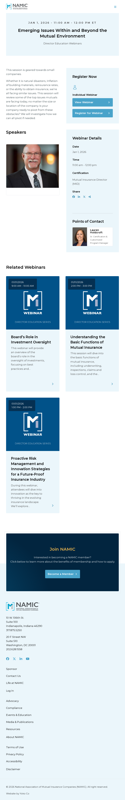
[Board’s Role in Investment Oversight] (53, 384)
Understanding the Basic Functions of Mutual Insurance (87, 342)
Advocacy (12, 700)
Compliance (14, 707)
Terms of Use (15, 747)
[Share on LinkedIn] (79, 197)
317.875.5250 (14, 630)
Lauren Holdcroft (96, 231)
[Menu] (115, 7)
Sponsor (11, 668)
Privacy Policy (15, 754)
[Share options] (90, 197)
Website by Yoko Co (17, 793)
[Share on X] (84, 197)
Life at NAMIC (15, 682)
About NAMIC (15, 737)
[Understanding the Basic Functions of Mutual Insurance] (112, 384)
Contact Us (13, 675)
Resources (13, 729)
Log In (10, 690)
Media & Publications (20, 721)
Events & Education (19, 714)
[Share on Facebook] (73, 197)
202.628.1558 (14, 649)
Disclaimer (13, 769)
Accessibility (14, 761)
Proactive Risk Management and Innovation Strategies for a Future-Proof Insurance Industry (30, 469)
